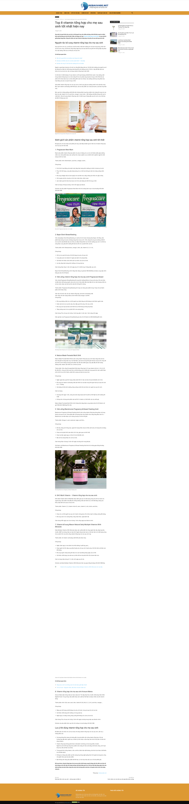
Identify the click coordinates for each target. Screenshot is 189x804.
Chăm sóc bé (85, 13)
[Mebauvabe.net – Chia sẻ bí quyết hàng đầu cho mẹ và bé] (94, 5)
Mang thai (59, 13)
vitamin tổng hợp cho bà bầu (91, 36)
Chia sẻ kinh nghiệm (114, 13)
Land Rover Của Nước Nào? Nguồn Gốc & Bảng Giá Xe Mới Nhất (125, 41)
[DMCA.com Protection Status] (76, 802)
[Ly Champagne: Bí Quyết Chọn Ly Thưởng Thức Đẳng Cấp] (113, 27)
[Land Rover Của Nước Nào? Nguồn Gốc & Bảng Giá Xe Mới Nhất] (113, 41)
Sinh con (66, 13)
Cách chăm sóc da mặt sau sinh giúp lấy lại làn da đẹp (121, 779)
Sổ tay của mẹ (75, 13)
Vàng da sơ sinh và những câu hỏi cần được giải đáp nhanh (72, 685)
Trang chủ (57, 19)
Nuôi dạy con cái (102, 13)
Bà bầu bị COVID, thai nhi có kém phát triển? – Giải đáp (71, 61)
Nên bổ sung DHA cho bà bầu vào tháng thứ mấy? (69, 58)
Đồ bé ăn (93, 13)
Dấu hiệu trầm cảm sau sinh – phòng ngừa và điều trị (68, 779)
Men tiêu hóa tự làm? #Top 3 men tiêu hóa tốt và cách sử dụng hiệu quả (126, 49)
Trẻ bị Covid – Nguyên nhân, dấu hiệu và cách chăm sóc (71, 687)
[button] (132, 13)
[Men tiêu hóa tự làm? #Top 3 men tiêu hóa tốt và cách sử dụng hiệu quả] (113, 49)
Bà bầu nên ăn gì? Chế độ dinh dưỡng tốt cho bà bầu (70, 63)
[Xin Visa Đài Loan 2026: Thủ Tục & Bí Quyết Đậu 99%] (113, 34)
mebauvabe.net (102, 773)
